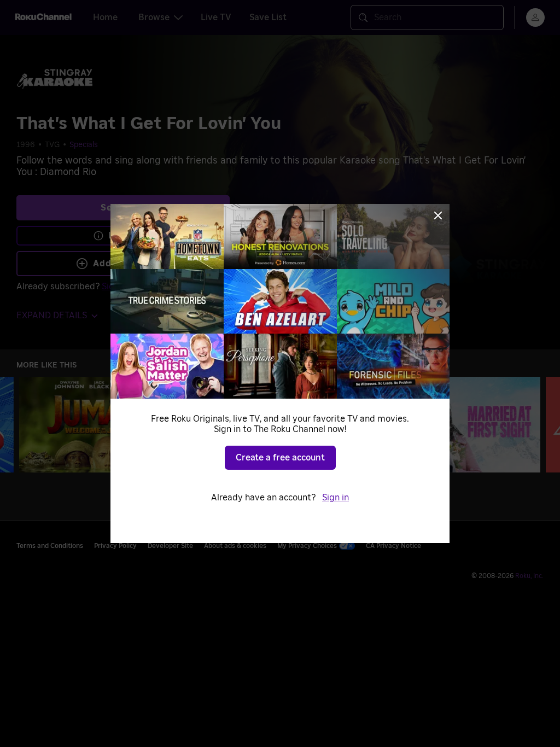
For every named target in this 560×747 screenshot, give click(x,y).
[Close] (438, 215)
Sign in (335, 497)
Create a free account (280, 457)
